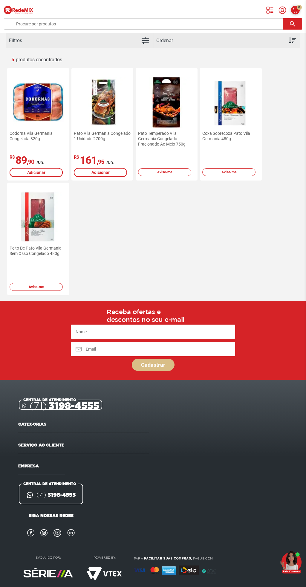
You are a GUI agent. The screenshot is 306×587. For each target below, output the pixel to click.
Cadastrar (153, 365)
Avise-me (164, 172)
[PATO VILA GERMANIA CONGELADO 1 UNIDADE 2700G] (102, 102)
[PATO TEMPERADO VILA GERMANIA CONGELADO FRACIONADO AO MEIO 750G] (166, 102)
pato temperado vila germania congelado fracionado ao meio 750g (162, 138)
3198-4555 (64, 405)
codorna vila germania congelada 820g (31, 136)
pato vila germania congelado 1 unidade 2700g (102, 136)
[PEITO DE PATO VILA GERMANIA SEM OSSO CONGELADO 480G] (38, 217)
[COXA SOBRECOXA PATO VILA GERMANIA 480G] (231, 102)
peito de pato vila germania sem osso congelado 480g (36, 251)
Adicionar (36, 172)
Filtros (15, 40)
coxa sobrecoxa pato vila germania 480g (226, 136)
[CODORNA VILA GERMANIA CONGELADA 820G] (38, 102)
